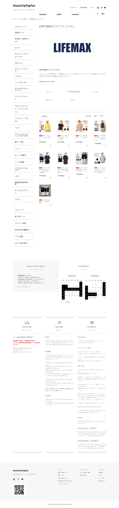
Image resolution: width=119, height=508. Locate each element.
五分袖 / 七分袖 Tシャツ (22, 40)
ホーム (14, 19)
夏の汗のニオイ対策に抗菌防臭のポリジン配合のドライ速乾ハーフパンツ (81, 169)
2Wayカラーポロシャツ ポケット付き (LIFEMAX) (45, 137)
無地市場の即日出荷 (21, 183)
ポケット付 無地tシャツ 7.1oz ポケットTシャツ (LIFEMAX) (62, 137)
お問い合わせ (101, 481)
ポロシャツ (19, 63)
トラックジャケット (21, 97)
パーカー (18, 76)
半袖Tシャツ (19, 32)
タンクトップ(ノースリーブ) (22, 55)
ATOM (84, 475)
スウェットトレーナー (21, 69)
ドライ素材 (19, 236)
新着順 (101, 116)
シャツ (17, 148)
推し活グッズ (20, 216)
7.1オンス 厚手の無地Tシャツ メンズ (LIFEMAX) (81, 137)
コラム (17, 199)
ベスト (17, 127)
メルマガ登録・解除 (85, 472)
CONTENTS (75, 14)
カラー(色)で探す (21, 243)
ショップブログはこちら (24, 286)
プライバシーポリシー (63, 483)
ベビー (17, 176)
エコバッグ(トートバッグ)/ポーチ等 (22, 135)
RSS (81, 475)
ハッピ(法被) (19, 162)
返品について (61, 475)
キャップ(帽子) (20, 155)
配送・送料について (63, 472)
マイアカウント (74, 7)
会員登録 (100, 472)
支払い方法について (63, 478)
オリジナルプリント (21, 191)
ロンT (17, 47)
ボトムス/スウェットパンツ (22, 89)
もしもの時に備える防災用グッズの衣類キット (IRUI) (44, 201)
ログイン (92, 7)
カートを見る (101, 478)
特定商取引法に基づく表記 (64, 481)
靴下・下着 (19, 142)
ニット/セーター (21, 82)
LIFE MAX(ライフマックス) (36, 19)
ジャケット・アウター (21, 119)
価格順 (95, 116)
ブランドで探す (23, 19)
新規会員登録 (83, 7)
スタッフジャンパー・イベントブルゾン (21, 109)
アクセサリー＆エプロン (21, 169)
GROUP (59, 14)
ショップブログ (84, 469)
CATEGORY (42, 14)
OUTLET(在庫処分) (22, 229)
